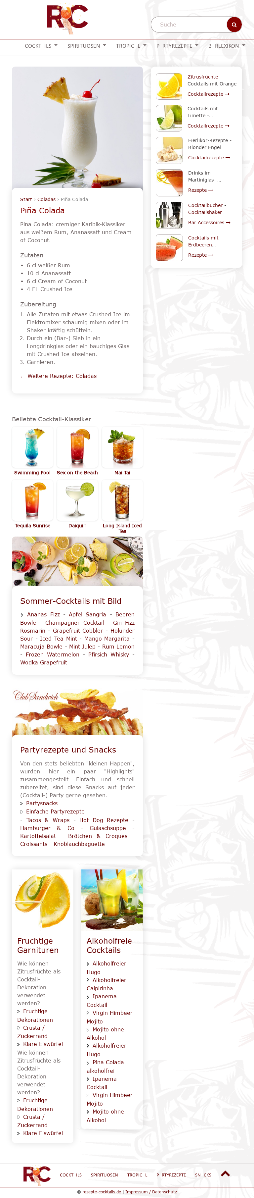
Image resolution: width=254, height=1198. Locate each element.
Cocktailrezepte (206, 94)
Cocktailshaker (205, 212)
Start (26, 199)
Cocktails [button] (39, 46)
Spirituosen (104, 1175)
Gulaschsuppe (108, 828)
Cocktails (71, 1175)
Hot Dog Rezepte (103, 820)
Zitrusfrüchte (203, 76)
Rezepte (198, 190)
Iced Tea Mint (58, 639)
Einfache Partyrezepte (55, 811)
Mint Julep (82, 647)
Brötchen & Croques (98, 836)
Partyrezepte (171, 1175)
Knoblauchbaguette (79, 844)
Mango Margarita (107, 639)
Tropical (137, 1175)
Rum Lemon (118, 647)
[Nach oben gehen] (226, 1174)
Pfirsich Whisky (108, 654)
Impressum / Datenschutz (151, 1191)
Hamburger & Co (47, 828)
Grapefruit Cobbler (78, 631)
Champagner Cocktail (74, 623)
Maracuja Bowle (41, 647)
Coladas (46, 199)
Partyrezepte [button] (175, 46)
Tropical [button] (129, 46)
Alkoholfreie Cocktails (109, 945)
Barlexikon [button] (224, 46)
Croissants (33, 844)
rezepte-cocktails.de (101, 1191)
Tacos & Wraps (47, 820)
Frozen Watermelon (52, 654)
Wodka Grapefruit (43, 662)
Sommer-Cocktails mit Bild (70, 600)
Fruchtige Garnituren (38, 945)
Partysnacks (42, 803)
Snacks (203, 1175)
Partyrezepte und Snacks (68, 749)
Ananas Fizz (43, 614)
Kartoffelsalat (40, 836)
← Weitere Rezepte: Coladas (58, 376)
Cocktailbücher (205, 205)
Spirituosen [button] (84, 46)
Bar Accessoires (207, 222)
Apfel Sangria (87, 614)
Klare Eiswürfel (43, 1044)
